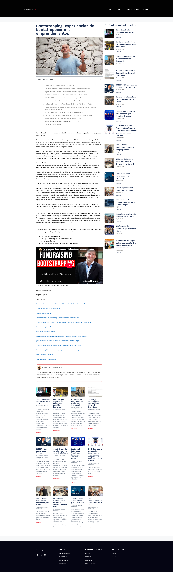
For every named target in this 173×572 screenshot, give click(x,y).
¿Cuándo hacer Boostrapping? (46, 359)
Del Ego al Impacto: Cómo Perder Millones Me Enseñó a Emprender (67, 89)
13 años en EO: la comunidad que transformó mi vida (126, 228)
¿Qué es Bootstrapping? (44, 313)
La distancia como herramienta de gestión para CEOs (63, 118)
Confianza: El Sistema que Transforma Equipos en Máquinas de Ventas (68, 104)
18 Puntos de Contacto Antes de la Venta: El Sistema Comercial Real (68, 115)
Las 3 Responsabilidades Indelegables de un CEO (62, 121)
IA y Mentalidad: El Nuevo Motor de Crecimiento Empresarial (65, 92)
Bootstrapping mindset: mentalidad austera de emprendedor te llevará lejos (61, 336)
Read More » (39, 432)
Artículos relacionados (53, 125)
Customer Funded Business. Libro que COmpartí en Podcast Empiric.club (60, 304)
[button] (100, 79)
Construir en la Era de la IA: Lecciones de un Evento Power (64, 101)
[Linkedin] (37, 555)
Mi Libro (145, 9)
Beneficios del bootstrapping (46, 331)
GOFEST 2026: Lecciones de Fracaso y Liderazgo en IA (63, 98)
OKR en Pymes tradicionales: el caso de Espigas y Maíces (64, 112)
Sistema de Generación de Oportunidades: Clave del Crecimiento (66, 95)
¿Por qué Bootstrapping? (44, 354)
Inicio (111, 9)
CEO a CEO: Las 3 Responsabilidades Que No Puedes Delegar (126, 202)
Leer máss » (119, 37)
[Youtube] (44, 555)
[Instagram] (41, 555)
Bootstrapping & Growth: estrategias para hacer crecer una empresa (59, 350)
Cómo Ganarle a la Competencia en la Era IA (59, 85)
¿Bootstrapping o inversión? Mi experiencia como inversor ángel (57, 341)
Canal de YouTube (133, 9)
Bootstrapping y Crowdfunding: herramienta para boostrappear (57, 318)
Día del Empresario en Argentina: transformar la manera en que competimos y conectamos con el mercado (71, 108)
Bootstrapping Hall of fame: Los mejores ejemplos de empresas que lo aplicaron (63, 322)
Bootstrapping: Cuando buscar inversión (49, 327)
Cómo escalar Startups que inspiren (48, 308)
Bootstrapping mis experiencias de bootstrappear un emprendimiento (59, 345)
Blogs (118, 9)
